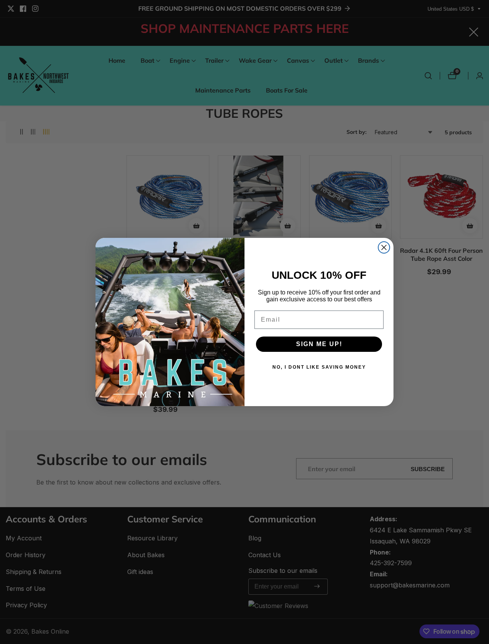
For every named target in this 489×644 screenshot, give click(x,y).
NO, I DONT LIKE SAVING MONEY (319, 367)
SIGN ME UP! (319, 344)
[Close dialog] (384, 247)
